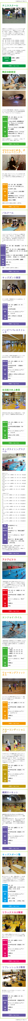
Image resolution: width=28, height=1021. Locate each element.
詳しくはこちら (14, 65)
